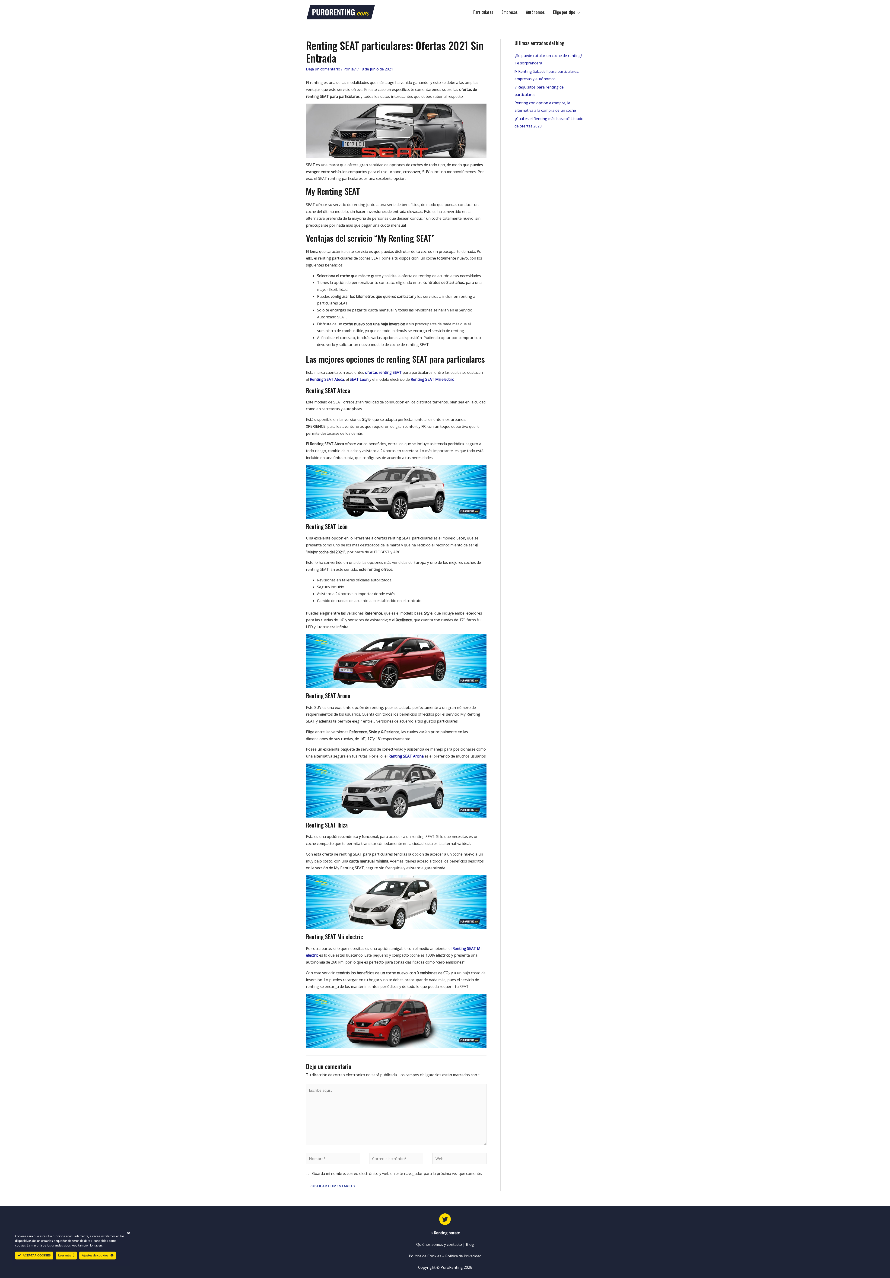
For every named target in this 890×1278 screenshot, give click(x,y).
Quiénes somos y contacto (439, 1244)
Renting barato (447, 1232)
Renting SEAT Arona (406, 756)
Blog (470, 1244)
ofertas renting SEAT (383, 372)
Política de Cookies (425, 1256)
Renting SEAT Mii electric (432, 379)
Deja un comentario (323, 69)
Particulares (483, 12)
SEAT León (359, 379)
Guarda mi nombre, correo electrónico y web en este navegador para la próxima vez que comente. (397, 1173)
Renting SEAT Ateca (327, 379)
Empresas (510, 12)
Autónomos (535, 12)
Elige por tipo (564, 12)
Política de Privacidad (463, 1256)
